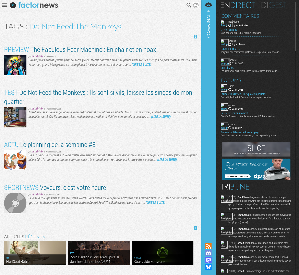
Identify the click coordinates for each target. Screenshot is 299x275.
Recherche (189, 5)
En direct (238, 5)
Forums (231, 80)
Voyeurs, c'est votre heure (55, 187)
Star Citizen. (227, 67)
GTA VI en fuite (229, 29)
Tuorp (231, 86)
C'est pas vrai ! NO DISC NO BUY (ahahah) (241, 32)
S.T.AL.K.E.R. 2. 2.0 (231, 48)
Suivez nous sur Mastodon (208, 260)
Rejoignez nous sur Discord (208, 253)
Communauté (208, 117)
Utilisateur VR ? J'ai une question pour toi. (244, 94)
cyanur (231, 124)
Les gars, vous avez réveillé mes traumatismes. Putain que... (250, 70)
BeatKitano (233, 21)
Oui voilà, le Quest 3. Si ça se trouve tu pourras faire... (247, 97)
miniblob (37, 56)
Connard (232, 59)
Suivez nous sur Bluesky (208, 267)
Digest (273, 5)
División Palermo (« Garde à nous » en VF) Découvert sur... (249, 116)
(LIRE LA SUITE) (141, 64)
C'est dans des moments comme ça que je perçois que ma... (249, 135)
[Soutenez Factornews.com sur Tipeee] (256, 179)
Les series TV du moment (234, 113)
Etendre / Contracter (208, 239)
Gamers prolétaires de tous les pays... (241, 132)
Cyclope (232, 40)
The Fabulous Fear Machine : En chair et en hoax (80, 49)
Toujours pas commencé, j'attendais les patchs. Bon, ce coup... (251, 52)
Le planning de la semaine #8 (50, 144)
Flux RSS (208, 246)
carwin (231, 105)
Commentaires (240, 16)
